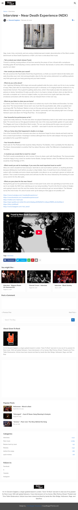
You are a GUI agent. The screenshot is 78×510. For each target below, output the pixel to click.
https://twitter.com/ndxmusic (13, 200)
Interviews (12, 11)
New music (39, 441)
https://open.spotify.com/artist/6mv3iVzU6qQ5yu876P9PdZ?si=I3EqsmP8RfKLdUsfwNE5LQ (33, 202)
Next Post (72, 312)
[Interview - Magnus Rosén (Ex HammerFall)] (13, 276)
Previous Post (7, 312)
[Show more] (40, 260)
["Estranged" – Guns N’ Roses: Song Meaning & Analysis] (7, 416)
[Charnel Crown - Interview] (39, 276)
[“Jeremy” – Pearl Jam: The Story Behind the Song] (7, 424)
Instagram (6, 476)
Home (5, 11)
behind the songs (39, 451)
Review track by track (39, 444)
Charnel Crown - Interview (38, 285)
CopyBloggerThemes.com (50, 506)
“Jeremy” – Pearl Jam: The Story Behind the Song (30, 422)
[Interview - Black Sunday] (65, 276)
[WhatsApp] (29, 260)
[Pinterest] (32, 260)
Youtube (5, 473)
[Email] (36, 260)
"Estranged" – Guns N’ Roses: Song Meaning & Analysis (32, 414)
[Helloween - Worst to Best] (7, 408)
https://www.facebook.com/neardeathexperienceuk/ (21, 197)
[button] (2, 3)
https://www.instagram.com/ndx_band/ (16, 206)
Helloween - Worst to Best (22, 406)
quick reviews (39, 454)
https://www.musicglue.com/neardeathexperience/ (20, 195)
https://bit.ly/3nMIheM (10, 204)
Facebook (6, 466)
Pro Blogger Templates (34, 506)
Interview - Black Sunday (63, 285)
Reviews (39, 448)
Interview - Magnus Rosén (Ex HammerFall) (12, 286)
